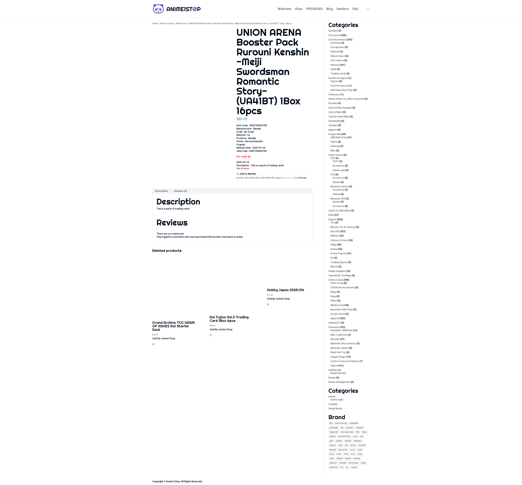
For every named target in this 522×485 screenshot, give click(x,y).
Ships (333, 244)
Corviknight (334, 428)
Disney (332, 377)
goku (331, 441)
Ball (331, 423)
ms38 (346, 454)
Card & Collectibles (338, 116)
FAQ (355, 9)
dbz (342, 428)
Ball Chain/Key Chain (341, 90)
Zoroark (354, 467)
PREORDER (314, 9)
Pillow (333, 300)
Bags (333, 296)
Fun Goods (334, 35)
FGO (357, 432)
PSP (332, 158)
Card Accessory (337, 39)
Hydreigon (357, 441)
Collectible (354, 423)
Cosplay (332, 404)
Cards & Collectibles (339, 210)
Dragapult (359, 428)
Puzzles (332, 103)
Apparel (332, 129)
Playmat (334, 51)
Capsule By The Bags (339, 275)
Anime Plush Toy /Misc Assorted (346, 98)
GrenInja (348, 441)
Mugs (333, 291)
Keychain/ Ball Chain (341, 309)
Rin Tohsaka (353, 463)
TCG (341, 467)
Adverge (335, 146)
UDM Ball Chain (338, 137)
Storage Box (337, 47)
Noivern (348, 458)
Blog (329, 9)
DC (332, 257)
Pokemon (333, 327)
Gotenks (339, 441)
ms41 (353, 454)
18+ (332, 222)
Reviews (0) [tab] (180, 191)
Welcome (284, 9)
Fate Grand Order (347, 432)
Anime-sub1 (337, 399)
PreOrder (302, 178)
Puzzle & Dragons (338, 78)
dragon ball (334, 432)
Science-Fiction (339, 240)
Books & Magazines (339, 382)
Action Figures (338, 253)
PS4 (332, 174)
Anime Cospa (167, 23)
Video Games (335, 154)
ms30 (339, 454)
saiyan (363, 463)
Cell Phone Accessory (342, 287)
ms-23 (352, 450)
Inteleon (333, 445)
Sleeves (334, 64)
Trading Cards (338, 73)
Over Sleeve (337, 60)
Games (336, 182)
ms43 (360, 454)
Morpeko (333, 450)
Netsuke (335, 339)
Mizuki (353, 445)
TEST (336, 161)
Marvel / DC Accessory (342, 227)
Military (334, 235)
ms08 (360, 450)
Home (155, 23)
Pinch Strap (336, 283)
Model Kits (336, 373)
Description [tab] (161, 191)
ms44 (332, 458)
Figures (334, 81)
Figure (333, 141)
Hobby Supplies (336, 271)
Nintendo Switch (339, 186)
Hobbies (332, 370)
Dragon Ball (334, 134)
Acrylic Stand (337, 313)
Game (355, 436)
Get (361, 436)
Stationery (334, 94)
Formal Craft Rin (344, 436)
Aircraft (334, 231)
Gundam (333, 30)
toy (347, 467)
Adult (333, 69)
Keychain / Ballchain (341, 330)
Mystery (340, 458)
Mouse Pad (343, 450)
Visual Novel (335, 408)
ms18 (332, 454)
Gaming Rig (334, 120)
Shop (298, 9)
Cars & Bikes (335, 112)
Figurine (332, 436)
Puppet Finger (338, 356)
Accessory (338, 165)
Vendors (342, 9)
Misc (333, 150)
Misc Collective (338, 334)
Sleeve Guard (337, 56)
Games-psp (339, 170)
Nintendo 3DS (337, 198)
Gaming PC (334, 322)
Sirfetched (334, 467)
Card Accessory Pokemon (344, 361)
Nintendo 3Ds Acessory (343, 343)
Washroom (181, 23)
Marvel (334, 266)
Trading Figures (339, 262)
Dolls (331, 214)
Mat (346, 445)
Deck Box (335, 42)
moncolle (361, 445)
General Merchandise (340, 107)
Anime (333, 249)
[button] (246, 173)
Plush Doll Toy (338, 352)
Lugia (340, 445)
